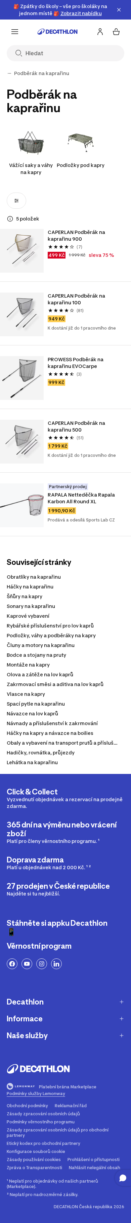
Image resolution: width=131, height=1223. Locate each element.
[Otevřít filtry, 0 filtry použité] (16, 201)
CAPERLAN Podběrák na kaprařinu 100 (76, 299)
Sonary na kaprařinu (31, 606)
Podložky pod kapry (80, 165)
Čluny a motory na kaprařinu (41, 645)
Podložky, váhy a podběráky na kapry (51, 635)
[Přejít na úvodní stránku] (57, 32)
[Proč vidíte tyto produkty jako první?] (10, 218)
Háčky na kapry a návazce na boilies (50, 733)
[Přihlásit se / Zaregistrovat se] (100, 32)
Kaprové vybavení (28, 616)
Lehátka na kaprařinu (32, 762)
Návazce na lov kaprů (32, 713)
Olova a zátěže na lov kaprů (40, 674)
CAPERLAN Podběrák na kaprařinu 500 (76, 426)
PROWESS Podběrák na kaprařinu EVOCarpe (75, 362)
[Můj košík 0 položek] (116, 32)
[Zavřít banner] (119, 9)
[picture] (22, 251)
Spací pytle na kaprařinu (36, 704)
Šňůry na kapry (24, 596)
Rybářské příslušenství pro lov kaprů (50, 626)
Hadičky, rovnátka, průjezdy (41, 752)
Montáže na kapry (28, 665)
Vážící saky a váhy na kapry (31, 168)
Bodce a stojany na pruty (36, 655)
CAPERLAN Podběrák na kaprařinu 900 (76, 235)
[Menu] (15, 32)
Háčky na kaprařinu (30, 586)
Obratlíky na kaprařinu (34, 577)
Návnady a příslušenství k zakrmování (52, 723)
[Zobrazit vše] (9, 73)
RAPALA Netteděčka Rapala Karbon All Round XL (81, 498)
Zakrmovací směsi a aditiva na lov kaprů (55, 684)
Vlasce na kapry (26, 694)
